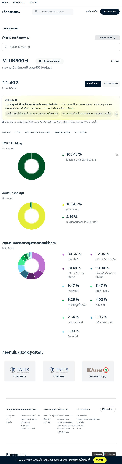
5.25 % (73, 300)
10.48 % (74, 268)
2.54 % (73, 317)
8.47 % (101, 286)
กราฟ (17, 132)
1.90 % (73, 331)
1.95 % (101, 317)
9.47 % (73, 286)
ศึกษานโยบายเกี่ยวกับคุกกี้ (79, 460)
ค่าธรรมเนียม (80, 132)
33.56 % (74, 254)
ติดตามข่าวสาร (111, 84)
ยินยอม (100, 460)
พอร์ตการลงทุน (62, 132)
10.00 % (102, 268)
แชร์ (117, 61)
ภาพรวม (6, 132)
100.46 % (74, 154)
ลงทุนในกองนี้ (93, 84)
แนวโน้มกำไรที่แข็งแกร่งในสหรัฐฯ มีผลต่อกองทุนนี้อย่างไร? (32, 114)
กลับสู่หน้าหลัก (10, 29)
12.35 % (102, 254)
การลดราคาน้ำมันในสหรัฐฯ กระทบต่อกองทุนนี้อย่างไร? (86, 114)
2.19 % (72, 217)
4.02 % (101, 300)
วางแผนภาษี (106, 38)
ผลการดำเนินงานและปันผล (37, 132)
